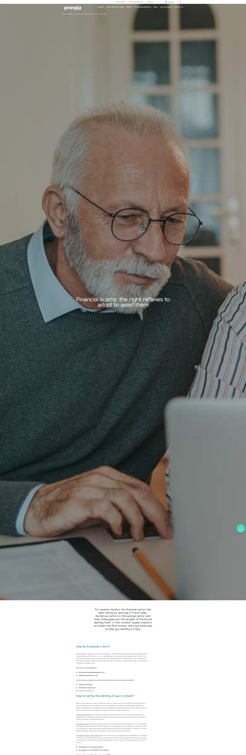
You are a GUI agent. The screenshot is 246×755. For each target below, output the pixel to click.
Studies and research (142, 7)
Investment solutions (115, 7)
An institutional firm (135, 2)
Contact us (178, 7)
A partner (149, 2)
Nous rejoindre (166, 7)
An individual (120, 2)
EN (157, 1)
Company (100, 7)
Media (155, 7)
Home (64, 14)
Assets (129, 7)
